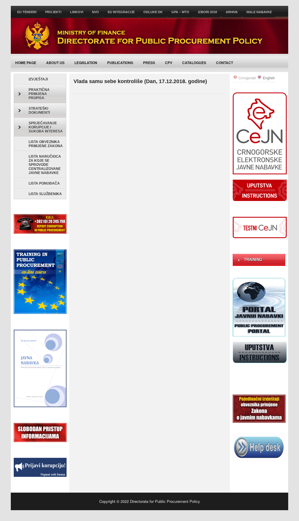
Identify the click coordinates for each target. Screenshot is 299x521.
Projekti (53, 12)
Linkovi (76, 12)
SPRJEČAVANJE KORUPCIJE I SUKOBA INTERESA (46, 127)
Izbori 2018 (207, 12)
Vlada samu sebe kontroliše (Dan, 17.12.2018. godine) (140, 81)
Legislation (85, 62)
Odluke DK (153, 12)
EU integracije (121, 12)
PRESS (149, 62)
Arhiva (232, 12)
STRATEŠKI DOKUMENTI (39, 110)
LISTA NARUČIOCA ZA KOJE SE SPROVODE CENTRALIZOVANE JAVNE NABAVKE (45, 164)
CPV (168, 62)
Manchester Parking (124, 515)
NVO (95, 12)
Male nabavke (259, 12)
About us (55, 62)
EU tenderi (26, 12)
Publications (120, 62)
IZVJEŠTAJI (38, 79)
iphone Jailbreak (234, 515)
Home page (25, 62)
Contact (224, 62)
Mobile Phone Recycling (198, 515)
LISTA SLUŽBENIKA (45, 194)
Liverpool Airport (168, 515)
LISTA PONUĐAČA (44, 183)
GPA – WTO (180, 12)
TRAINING (253, 259)
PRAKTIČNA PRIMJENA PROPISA (39, 94)
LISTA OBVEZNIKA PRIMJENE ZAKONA (46, 144)
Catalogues (194, 62)
